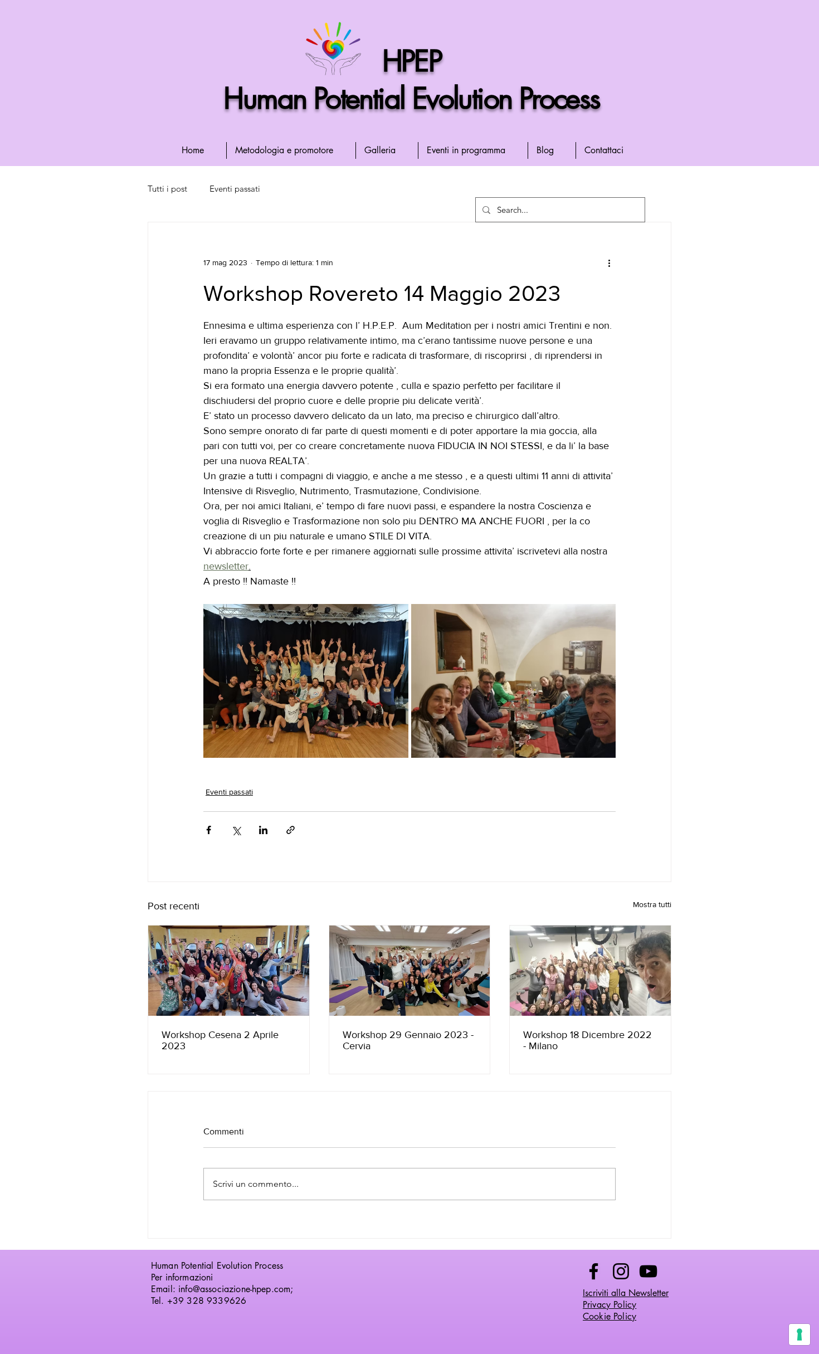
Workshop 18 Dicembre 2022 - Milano (587, 1040)
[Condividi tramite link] (290, 830)
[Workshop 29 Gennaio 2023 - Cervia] (409, 971)
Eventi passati (234, 188)
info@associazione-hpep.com (234, 1289)
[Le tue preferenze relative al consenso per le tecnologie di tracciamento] (799, 1334)
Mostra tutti (652, 904)
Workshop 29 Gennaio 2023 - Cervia (408, 1040)
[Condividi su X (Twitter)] (236, 830)
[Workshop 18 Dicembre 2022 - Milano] (590, 971)
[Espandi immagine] (305, 681)
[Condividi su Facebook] (208, 830)
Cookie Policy (609, 1316)
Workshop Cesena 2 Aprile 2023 (220, 1040)
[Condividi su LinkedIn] (263, 830)
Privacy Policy (609, 1305)
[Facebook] (593, 1271)
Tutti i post (167, 188)
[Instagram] (621, 1271)
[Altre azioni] (609, 262)
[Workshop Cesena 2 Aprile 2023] (228, 971)
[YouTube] (648, 1271)
